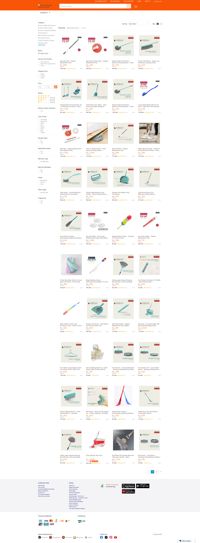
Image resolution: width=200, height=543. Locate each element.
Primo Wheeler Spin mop (94, 455)
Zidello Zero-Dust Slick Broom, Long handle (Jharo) (148, 412)
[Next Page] (160, 471)
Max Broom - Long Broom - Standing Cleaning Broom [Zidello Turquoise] (149, 457)
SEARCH (128, 6)
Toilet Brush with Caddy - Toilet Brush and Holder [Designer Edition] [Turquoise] (96, 106)
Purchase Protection (44, 494)
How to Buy (41, 487)
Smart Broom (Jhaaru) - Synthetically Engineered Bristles (122, 412)
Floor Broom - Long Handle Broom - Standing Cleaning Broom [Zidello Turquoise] (123, 369)
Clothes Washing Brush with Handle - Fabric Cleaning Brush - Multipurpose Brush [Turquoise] (96, 194)
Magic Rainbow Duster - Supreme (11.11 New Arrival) (123, 237)
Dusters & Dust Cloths (45, 28)
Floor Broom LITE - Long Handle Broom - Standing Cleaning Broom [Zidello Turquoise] (149, 369)
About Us (71, 485)
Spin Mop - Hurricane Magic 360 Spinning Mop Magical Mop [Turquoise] (148, 325)
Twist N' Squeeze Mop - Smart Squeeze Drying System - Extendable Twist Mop (96, 150)
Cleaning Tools (43, 43)
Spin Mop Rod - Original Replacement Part (67, 61)
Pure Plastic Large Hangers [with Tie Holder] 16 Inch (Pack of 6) (70, 368)
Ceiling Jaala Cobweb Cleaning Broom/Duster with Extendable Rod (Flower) (70, 457)
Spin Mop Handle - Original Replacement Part (147, 237)
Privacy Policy (73, 494)
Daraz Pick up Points (44, 496)
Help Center (41, 485)
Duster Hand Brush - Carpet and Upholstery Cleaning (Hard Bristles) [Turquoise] (148, 62)
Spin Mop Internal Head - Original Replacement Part (97, 61)
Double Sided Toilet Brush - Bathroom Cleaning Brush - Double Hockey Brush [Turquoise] (123, 62)
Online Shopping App (75, 499)
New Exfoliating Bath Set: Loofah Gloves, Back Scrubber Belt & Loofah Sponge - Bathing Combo (97, 369)
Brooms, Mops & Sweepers (47, 25)
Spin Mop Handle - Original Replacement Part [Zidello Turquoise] (121, 325)
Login (139, 1)
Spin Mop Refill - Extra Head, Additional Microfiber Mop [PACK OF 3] (96, 237)
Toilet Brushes (42, 33)
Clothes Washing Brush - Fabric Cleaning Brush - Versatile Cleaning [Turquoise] (70, 413)
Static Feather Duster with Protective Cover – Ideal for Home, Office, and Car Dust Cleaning (71, 325)
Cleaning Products (44, 38)
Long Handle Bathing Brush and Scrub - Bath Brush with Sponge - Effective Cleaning (149, 106)
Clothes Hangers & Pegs (46, 40)
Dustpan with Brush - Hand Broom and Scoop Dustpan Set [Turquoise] (97, 325)
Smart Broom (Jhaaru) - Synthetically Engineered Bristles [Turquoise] (70, 237)
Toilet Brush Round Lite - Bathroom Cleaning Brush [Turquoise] (146, 194)
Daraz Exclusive (73, 503)
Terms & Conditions (74, 492)
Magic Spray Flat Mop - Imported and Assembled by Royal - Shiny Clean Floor (148, 150)
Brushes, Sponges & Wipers (47, 30)
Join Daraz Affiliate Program (77, 508)
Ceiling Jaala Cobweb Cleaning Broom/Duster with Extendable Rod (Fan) (122, 281)
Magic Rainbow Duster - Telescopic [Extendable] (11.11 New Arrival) (97, 281)
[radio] (39, 96)
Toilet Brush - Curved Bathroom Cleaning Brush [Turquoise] (70, 193)
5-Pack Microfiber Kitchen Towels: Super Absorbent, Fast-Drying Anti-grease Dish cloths (71, 281)
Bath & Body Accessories (46, 35)
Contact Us (41, 492)
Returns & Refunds (43, 491)
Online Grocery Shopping (76, 501)
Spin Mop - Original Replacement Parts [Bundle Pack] (70, 149)
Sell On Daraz (115, 1)
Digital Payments (74, 487)
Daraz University (73, 505)
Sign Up (147, 1)
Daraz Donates (73, 489)
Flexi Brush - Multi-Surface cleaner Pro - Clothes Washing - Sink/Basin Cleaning (97, 413)
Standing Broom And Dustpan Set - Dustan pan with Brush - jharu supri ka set (71, 106)
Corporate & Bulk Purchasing (46, 489)
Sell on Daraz (72, 507)
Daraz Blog (72, 491)
